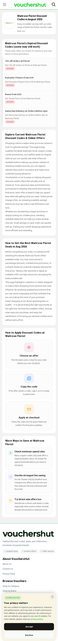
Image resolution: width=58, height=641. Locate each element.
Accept (29, 626)
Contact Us (8, 569)
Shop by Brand (9, 591)
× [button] (52, 596)
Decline (29, 635)
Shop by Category (11, 586)
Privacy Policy (9, 574)
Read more (21, 31)
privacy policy (37, 619)
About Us (7, 564)
